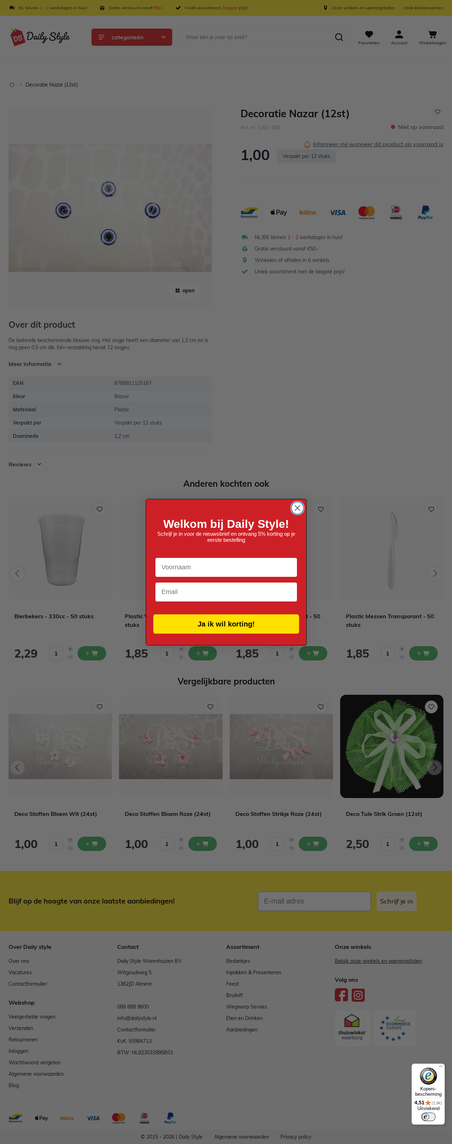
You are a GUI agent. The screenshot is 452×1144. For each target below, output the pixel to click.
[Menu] (440, 1068)
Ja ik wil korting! (226, 624)
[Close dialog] (297, 508)
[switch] (428, 1117)
